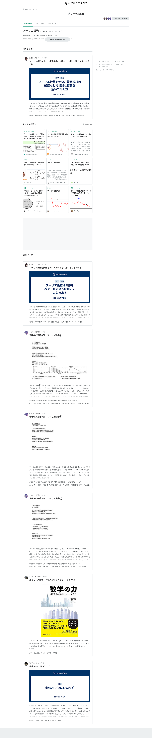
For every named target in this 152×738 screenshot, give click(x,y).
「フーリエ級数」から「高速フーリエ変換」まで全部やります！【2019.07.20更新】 (34, 136)
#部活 (47, 721)
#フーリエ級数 (59, 115)
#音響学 (32, 400)
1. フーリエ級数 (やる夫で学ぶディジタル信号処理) (81, 135)
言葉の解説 (28, 23)
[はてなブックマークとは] (36, 124)
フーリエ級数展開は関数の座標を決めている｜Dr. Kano (34, 163)
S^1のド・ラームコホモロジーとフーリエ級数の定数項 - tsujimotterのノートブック (33, 193)
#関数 (80, 322)
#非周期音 (86, 403)
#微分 (51, 115)
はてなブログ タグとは (103, 64)
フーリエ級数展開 (53, 162)
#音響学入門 (52, 400)
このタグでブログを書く (120, 18)
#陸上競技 (40, 721)
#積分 (45, 115)
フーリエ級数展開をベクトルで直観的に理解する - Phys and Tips (81, 193)
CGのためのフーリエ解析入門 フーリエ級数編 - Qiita (81, 163)
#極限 (73, 115)
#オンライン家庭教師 (50, 403)
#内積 (55, 653)
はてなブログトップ (102, 66)
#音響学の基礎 (41, 400)
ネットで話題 (40, 23)
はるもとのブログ (34, 58)
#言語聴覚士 (62, 400)
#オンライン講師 (35, 403)
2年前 (43, 332)
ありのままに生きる (35, 577)
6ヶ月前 (44, 58)
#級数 (68, 115)
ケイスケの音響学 (34, 332)
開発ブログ (119, 64)
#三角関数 (64, 322)
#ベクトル (72, 322)
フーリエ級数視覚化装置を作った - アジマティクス (57, 135)
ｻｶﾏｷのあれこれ (34, 663)
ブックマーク (29, 131)
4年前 (45, 577)
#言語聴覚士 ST (74, 400)
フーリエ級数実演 (53, 191)
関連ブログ (52, 23)
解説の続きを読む (56, 39)
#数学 (31, 115)
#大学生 (32, 721)
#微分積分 (80, 115)
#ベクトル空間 (46, 653)
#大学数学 (38, 115)
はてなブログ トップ (31, 9)
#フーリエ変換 (64, 403)
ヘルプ (113, 64)
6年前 (42, 663)
